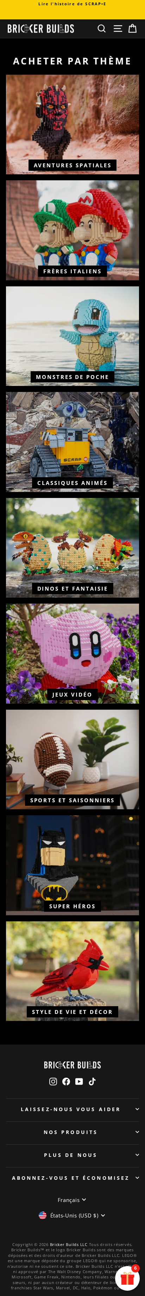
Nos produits (71, 1132)
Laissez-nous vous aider (71, 1109)
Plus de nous (70, 1155)
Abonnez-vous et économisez (71, 1177)
